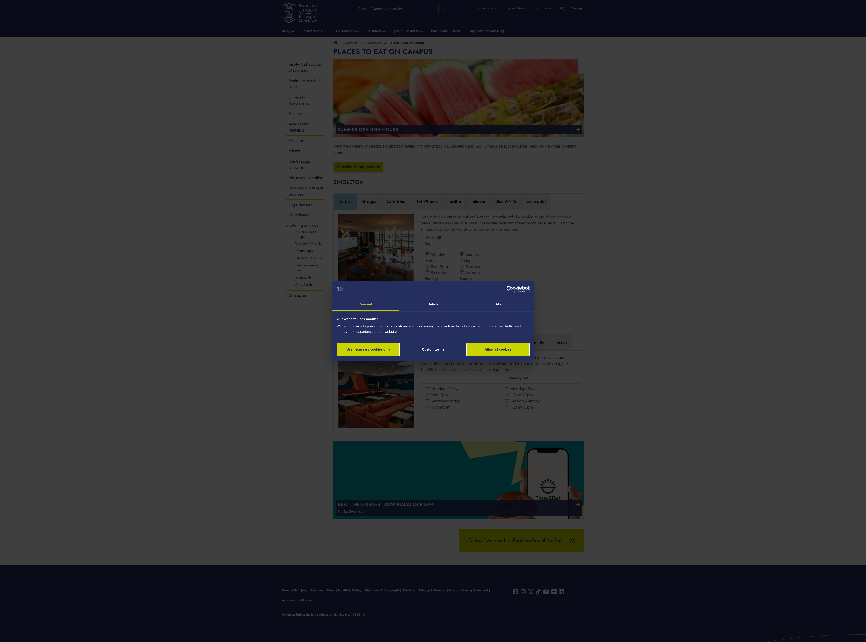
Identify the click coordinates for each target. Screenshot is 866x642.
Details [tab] (433, 304)
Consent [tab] (365, 304)
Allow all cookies (498, 349)
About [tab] (501, 304)
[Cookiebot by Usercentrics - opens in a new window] (510, 289)
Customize (430, 349)
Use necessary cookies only (368, 349)
